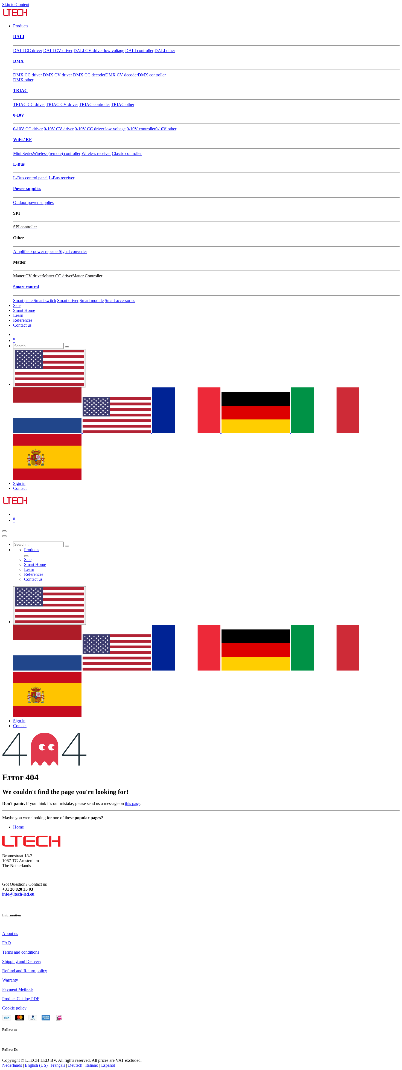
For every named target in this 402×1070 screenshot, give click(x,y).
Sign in (19, 483)
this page (132, 803)
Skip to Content (15, 4)
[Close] (4, 536)
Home (18, 827)
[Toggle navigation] (4, 531)
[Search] (67, 347)
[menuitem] (20, 26)
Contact (20, 488)
